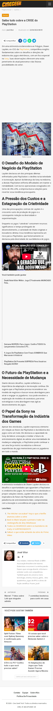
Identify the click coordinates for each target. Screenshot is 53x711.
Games (5, 15)
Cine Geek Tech (18, 703)
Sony (7, 58)
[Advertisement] (26, 94)
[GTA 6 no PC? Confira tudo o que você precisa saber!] (14, 653)
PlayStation (24, 49)
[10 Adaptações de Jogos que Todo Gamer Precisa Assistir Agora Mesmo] (38, 653)
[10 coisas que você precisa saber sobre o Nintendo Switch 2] (38, 623)
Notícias (7, 629)
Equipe (25, 693)
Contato (17, 693)
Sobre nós (34, 693)
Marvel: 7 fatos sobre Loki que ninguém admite (14, 598)
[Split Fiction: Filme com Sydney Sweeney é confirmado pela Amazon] (14, 623)
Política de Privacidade (26, 696)
